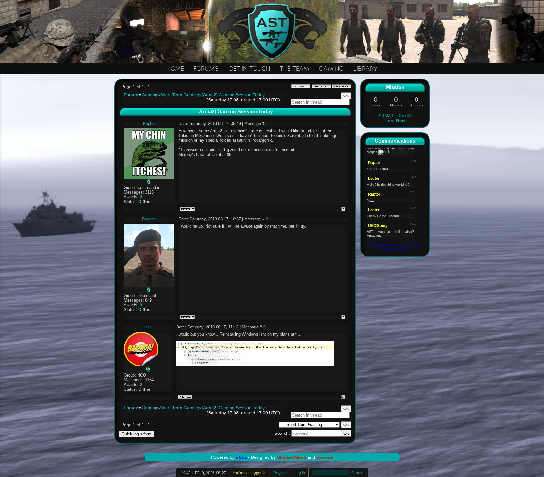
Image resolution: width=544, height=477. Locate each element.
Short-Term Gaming (179, 94)
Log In (299, 473)
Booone (149, 219)
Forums (131, 94)
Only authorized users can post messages (395, 247)
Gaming (149, 94)
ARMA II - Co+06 (395, 118)
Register (280, 473)
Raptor (149, 123)
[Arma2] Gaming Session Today (233, 94)
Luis (148, 327)
